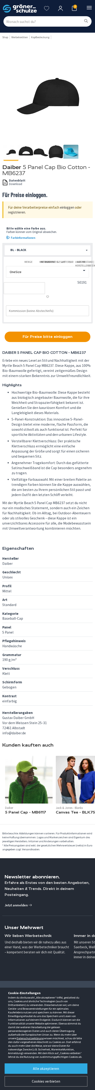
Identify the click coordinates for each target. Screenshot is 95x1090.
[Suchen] (86, 21)
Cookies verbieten (46, 1081)
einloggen (67, 207)
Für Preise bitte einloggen (47, 336)
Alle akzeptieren (46, 1068)
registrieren (16, 212)
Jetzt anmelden (16, 905)
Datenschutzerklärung (30, 1038)
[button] (47, 250)
